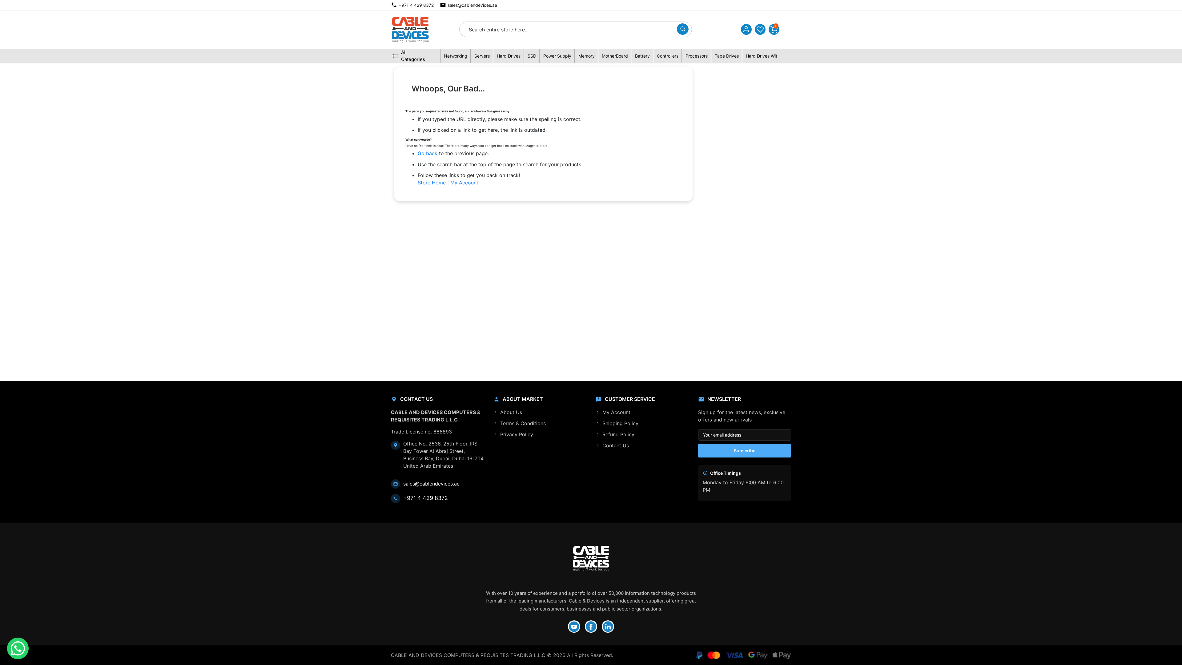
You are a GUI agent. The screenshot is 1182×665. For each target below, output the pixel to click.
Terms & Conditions (523, 423)
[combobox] (570, 29)
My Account (464, 182)
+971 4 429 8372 (416, 5)
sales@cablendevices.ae (472, 5)
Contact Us (615, 445)
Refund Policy (618, 434)
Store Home (432, 182)
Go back (427, 153)
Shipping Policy (620, 423)
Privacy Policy (516, 434)
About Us (511, 412)
